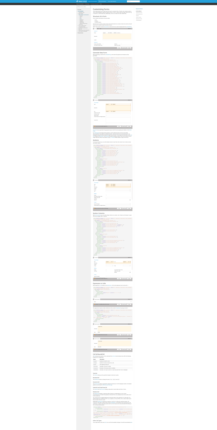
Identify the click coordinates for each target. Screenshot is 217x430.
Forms (81, 18)
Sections (137, 15)
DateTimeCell (102, 389)
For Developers (80, 11)
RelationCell (97, 393)
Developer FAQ (81, 12)
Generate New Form (139, 14)
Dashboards (82, 21)
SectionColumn (98, 215)
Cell (101, 285)
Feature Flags (82, 22)
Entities (81, 16)
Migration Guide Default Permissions (83, 24)
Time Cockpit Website (112, 1)
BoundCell (106, 26)
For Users (79, 9)
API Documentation (102, 1)
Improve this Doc (139, 8)
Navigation (81, 20)
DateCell (96, 389)
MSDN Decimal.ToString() (107, 384)
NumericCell (97, 383)
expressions (109, 285)
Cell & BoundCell (138, 20)
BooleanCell (97, 379)
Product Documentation (92, 1)
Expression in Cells (139, 18)
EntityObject (118, 308)
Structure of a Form (139, 12)
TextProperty (96, 132)
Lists (80, 17)
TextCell (112, 137)
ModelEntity (129, 26)
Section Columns (138, 17)
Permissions (82, 19)
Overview (81, 15)
